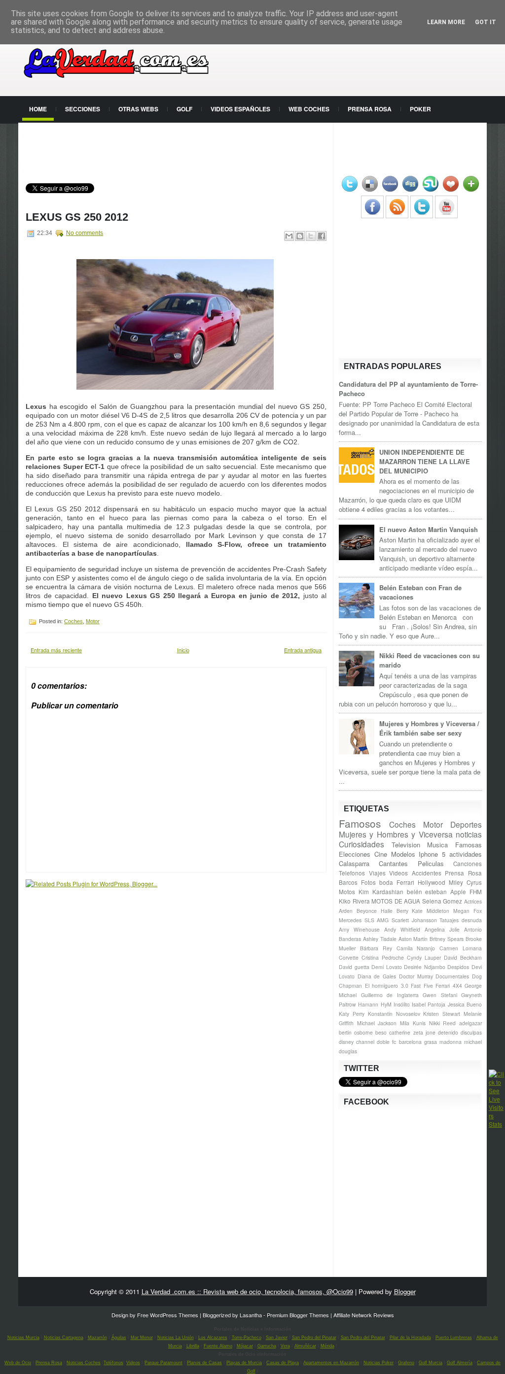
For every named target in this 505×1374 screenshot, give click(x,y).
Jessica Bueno (465, 1004)
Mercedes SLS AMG (364, 920)
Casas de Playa (282, 1362)
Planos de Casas (204, 1362)
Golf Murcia (430, 1362)
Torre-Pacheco (246, 1337)
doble (383, 1041)
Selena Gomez (442, 901)
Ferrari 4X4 (448, 985)
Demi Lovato (386, 967)
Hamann (368, 1004)
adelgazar (470, 1023)
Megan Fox (467, 910)
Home (38, 108)
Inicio (183, 650)
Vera (285, 1345)
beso (381, 1032)
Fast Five (422, 985)
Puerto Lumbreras (453, 1337)
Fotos (368, 882)
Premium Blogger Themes (298, 1315)
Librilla (192, 1345)
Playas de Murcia (244, 1362)
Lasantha (251, 1315)
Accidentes (426, 873)
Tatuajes (449, 920)
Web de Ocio (17, 1362)
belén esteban (427, 892)
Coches (73, 621)
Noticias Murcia (23, 1337)
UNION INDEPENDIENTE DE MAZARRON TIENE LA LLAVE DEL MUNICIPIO (424, 461)
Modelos (403, 854)
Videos (398, 873)
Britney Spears (447, 938)
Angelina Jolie (442, 929)
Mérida (327, 1345)
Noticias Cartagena (63, 1337)
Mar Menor (142, 1337)
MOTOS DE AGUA (395, 901)
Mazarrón (97, 1337)
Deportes (466, 824)
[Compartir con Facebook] (321, 236)
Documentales (452, 976)
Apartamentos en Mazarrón (331, 1362)
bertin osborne (356, 1032)
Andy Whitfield (402, 929)
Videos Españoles (240, 108)
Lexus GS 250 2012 (77, 217)
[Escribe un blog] (300, 236)
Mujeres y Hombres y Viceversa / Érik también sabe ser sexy (429, 728)
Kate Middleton (430, 910)
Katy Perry (351, 1013)
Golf (184, 108)
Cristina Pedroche (382, 957)
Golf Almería (459, 1362)
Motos (347, 892)
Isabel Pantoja (428, 1004)
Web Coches (309, 108)
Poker (420, 108)
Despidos (458, 967)
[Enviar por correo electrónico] (289, 236)
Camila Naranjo (416, 948)
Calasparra (354, 863)
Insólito (402, 1004)
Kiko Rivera (354, 901)
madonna (450, 1041)
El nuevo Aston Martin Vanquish (428, 529)
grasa (430, 1041)
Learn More (446, 22)
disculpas (471, 1032)
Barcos (348, 882)
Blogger (405, 1291)
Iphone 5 (432, 854)
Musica (437, 844)
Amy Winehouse (359, 929)
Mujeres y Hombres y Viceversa (396, 834)
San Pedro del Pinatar (314, 1337)
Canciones (467, 864)
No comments (84, 233)
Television (406, 844)
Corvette (349, 957)
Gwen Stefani (440, 995)
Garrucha (266, 1345)
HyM (386, 1004)
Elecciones (354, 854)
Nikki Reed (442, 1023)
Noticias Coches (84, 1362)
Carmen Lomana (460, 948)
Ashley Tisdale (380, 938)
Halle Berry (394, 910)
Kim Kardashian (381, 892)
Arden (346, 910)
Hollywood (431, 882)
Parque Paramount (163, 1362)
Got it (485, 22)
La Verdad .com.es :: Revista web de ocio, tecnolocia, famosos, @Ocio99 (247, 1291)
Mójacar (245, 1345)
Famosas (468, 844)
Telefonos (352, 873)
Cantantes (393, 863)
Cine (380, 854)
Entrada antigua (303, 650)
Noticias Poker (378, 1362)
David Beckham (463, 957)
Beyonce (367, 910)
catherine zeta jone (412, 1032)
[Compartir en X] (311, 236)
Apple (458, 892)
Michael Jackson (377, 1023)
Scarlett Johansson (414, 920)
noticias (469, 834)
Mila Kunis (413, 1023)
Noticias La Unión (175, 1337)
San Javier (277, 1337)
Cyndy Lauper (424, 957)
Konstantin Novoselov (394, 1013)
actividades (465, 854)
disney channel (356, 1041)
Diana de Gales (377, 976)
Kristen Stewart (441, 1013)
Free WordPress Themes (167, 1315)
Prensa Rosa (370, 108)
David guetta (354, 967)
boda (386, 882)
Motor (93, 621)
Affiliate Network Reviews (363, 1315)
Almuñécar (305, 1345)
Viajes (377, 873)
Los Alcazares (212, 1337)
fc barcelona (406, 1041)
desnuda (472, 920)
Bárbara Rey (376, 948)
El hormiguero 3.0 (386, 985)
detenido (448, 1032)
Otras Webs (138, 108)
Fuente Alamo (218, 1345)
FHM (475, 892)
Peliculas (431, 863)
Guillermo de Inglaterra (390, 995)
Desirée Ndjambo (424, 967)
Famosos (360, 823)
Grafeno (406, 1362)
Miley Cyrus (465, 882)
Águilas (118, 1337)
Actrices (473, 901)
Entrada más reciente (56, 650)
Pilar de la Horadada (410, 1337)
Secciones (82, 108)
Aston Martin (413, 938)
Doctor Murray (416, 976)
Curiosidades (361, 843)
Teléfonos (113, 1362)
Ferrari (405, 882)
